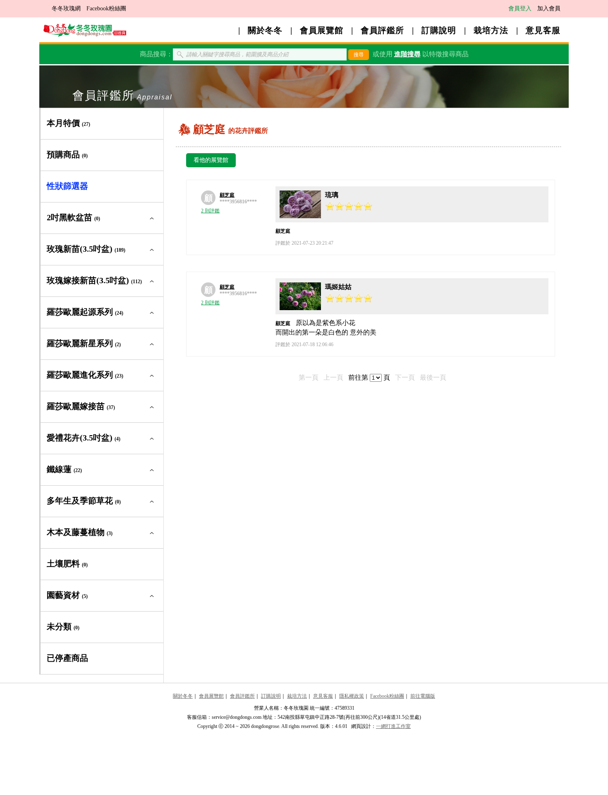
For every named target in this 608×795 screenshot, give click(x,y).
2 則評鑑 (210, 211)
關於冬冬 (265, 30)
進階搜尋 (407, 54)
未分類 (63, 626)
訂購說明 (438, 30)
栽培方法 (491, 30)
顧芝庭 (227, 195)
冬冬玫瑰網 (66, 8)
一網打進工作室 (393, 726)
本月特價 (68, 123)
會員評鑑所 (382, 30)
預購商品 (67, 154)
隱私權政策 (351, 696)
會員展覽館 (321, 30)
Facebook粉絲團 (106, 8)
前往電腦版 (422, 696)
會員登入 (519, 8)
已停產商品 (67, 657)
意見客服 (543, 30)
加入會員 (548, 8)
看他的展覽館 (211, 160)
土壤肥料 (67, 563)
